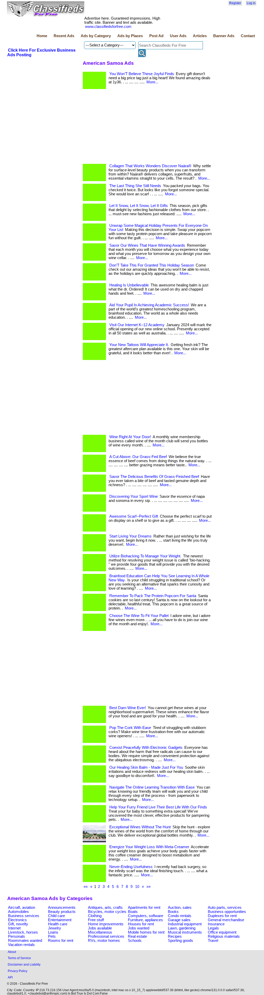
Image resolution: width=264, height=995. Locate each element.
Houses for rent (141, 924)
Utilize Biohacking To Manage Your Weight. (145, 556)
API (10, 977)
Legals (213, 928)
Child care (56, 916)
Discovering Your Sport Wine (133, 496)
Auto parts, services (225, 907)
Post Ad (156, 36)
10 (137, 887)
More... (152, 82)
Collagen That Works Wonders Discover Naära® (150, 166)
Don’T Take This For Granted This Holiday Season (151, 265)
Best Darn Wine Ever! (127, 708)
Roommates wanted (25, 940)
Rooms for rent (60, 940)
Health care (57, 924)
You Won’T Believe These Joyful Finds (141, 74)
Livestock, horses (23, 932)
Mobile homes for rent (146, 932)
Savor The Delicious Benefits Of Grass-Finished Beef (154, 477)
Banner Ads (223, 36)
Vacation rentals (21, 945)
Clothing (95, 916)
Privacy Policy (17, 971)
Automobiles (18, 912)
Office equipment (222, 932)
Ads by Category (96, 36)
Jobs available (100, 928)
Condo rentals (179, 916)
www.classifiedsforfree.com (108, 27)
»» (148, 887)
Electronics (17, 920)
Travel (213, 940)
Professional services (106, 936)
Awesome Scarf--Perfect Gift (133, 516)
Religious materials (224, 936)
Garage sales (179, 920)
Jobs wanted (138, 928)
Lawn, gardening (181, 928)
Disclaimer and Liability (24, 964)
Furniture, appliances (145, 920)
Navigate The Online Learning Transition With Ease (152, 787)
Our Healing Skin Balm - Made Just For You (146, 767)
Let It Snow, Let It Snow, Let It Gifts (138, 206)
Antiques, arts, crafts (105, 907)
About (12, 951)
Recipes (175, 936)
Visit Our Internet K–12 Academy (136, 325)
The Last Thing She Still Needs (135, 186)
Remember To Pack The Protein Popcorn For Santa (152, 596)
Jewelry (54, 928)
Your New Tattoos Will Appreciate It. (139, 345)
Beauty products (62, 912)
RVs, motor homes (104, 940)
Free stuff (96, 920)
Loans (53, 932)
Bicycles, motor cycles (107, 912)
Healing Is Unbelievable (129, 285)
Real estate (137, 936)
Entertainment (59, 920)
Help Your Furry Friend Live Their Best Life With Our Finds (158, 807)
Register (235, 3)
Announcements (62, 907)
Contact (248, 36)
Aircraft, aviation (21, 907)
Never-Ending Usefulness (131, 867)
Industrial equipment (185, 924)
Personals (16, 936)
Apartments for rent (144, 907)
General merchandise (226, 920)
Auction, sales (180, 907)
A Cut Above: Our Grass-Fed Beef (138, 457)
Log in (251, 3)
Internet (14, 928)
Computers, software (145, 916)
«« (86, 887)
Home (42, 36)
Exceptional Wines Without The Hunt (140, 827)
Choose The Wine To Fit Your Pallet (139, 616)
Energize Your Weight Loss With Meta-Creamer (149, 847)
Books (173, 912)
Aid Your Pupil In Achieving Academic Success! (149, 305)
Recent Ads (64, 36)
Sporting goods (180, 940)
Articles (200, 36)
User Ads (178, 36)
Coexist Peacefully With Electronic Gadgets (146, 747)
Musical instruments (185, 932)
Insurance (216, 924)
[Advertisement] (147, 128)
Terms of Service (19, 958)
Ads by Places (130, 36)
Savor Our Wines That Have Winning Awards (147, 245)
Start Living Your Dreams (130, 536)
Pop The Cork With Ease (130, 728)
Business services (23, 916)
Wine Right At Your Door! (130, 437)
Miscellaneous (100, 932)
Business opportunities (227, 912)
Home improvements (105, 924)
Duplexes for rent (222, 916)
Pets (52, 936)
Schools (135, 940)
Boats (133, 912)
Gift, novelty (18, 924)
